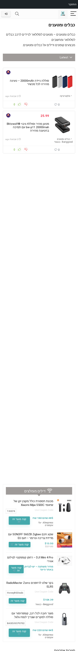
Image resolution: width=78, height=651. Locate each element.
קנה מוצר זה (17, 600)
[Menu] (73, 14)
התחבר (72, 4)
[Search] (17, 14)
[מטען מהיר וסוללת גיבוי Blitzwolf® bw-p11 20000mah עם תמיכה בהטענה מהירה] (62, 124)
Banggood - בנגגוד (63, 142)
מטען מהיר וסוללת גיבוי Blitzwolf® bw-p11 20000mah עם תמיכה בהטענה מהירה (28, 127)
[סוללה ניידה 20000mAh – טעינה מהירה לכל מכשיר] (62, 81)
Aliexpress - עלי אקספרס (45, 524)
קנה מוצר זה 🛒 (19, 520)
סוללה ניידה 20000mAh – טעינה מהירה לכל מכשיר (29, 82)
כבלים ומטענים (63, 139)
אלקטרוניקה (65, 96)
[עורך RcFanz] (8, 73)
